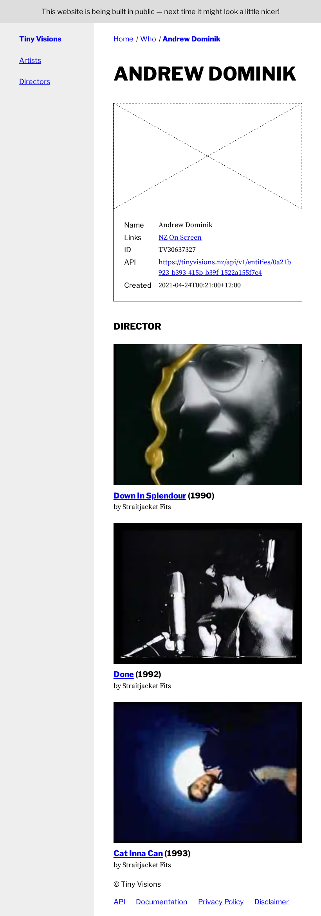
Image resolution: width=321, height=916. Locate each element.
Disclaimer (271, 902)
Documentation (162, 902)
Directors (34, 81)
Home (123, 39)
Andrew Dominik (191, 39)
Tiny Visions (40, 39)
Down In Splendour (150, 495)
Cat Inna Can (138, 853)
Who (148, 39)
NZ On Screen (180, 237)
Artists (30, 60)
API (119, 902)
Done (124, 674)
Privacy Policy (221, 902)
